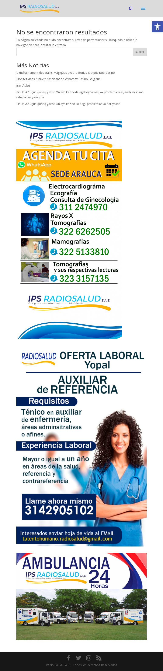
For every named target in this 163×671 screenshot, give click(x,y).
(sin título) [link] (23, 86)
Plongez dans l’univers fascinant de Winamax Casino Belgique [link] (58, 79)
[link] (157, 26)
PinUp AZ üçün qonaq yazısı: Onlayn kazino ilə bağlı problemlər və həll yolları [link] (68, 104)
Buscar (139, 52)
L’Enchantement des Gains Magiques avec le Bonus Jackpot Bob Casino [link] (65, 73)
